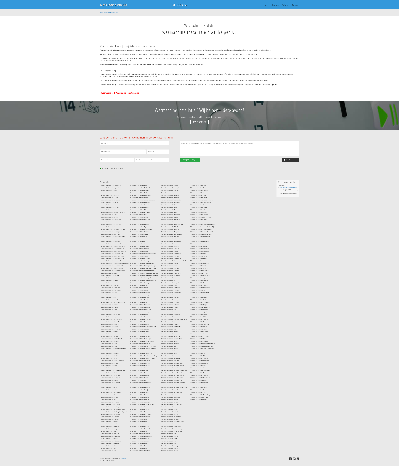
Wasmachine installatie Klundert (140, 399)
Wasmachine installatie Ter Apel (198, 188)
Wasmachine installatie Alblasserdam (111, 205)
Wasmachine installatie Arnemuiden (110, 278)
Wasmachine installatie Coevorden (110, 375)
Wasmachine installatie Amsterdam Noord (112, 258)
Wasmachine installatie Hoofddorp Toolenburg (144, 356)
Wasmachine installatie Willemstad (199, 314)
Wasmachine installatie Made (169, 207)
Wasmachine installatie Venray (198, 256)
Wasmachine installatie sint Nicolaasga (171, 431)
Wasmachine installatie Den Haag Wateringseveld (114, 412)
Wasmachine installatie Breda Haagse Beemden (113, 348)
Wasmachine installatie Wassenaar (199, 292)
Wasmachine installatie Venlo (198, 253)
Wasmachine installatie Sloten (169, 438)
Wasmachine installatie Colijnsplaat (110, 377)
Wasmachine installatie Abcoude (110, 195)
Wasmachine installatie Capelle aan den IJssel (113, 370)
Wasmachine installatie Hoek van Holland (143, 341)
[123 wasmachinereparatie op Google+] (298, 458)
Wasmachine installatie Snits (168, 443)
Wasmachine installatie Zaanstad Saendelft (201, 351)
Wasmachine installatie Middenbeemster (172, 224)
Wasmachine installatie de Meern (110, 390)
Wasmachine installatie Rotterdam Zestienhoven (174, 390)
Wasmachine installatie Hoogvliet (141, 365)
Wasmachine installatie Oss (168, 309)
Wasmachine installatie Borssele (109, 336)
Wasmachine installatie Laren (139, 419)
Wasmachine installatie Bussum (109, 368)
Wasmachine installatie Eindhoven (141, 192)
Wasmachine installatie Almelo (109, 214)
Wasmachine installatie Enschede (140, 205)
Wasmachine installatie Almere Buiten (111, 219)
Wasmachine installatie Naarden (169, 244)
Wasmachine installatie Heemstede (141, 307)
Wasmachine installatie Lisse (139, 448)
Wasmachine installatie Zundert (198, 387)
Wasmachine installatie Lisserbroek (141, 450)
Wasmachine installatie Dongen (109, 429)
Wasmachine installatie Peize (168, 329)
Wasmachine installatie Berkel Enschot (111, 319)
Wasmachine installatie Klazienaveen (141, 395)
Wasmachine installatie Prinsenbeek (170, 334)
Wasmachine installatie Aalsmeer (110, 192)
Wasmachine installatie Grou (139, 285)
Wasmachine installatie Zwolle (198, 399)
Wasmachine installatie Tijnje (198, 195)
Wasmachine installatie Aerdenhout (110, 200)
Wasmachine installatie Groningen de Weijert (144, 268)
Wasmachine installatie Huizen (140, 373)
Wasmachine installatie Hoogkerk (141, 363)
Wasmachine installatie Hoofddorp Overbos (143, 351)
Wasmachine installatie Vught (198, 278)
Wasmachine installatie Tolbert (198, 207)
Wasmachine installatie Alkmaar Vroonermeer (113, 212)
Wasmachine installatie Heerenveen (141, 309)
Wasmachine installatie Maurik (169, 212)
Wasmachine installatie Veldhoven (199, 248)
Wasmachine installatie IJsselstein (141, 377)
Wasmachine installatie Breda (109, 346)
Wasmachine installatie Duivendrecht (111, 441)
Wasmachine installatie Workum (199, 334)
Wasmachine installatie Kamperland (141, 387)
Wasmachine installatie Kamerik (140, 385)
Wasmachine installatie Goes (139, 239)
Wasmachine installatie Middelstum (170, 222)
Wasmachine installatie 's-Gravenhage (111, 185)
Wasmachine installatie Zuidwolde (199, 385)
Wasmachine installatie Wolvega (199, 331)
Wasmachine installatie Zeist (198, 365)
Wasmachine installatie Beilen (109, 312)
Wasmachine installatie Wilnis (198, 317)
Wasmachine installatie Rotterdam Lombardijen (174, 375)
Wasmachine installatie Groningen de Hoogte (144, 265)
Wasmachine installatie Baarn (109, 292)
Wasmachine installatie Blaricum (109, 326)
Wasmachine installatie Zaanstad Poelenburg (202, 348)
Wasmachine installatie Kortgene (140, 407)
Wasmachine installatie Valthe (198, 239)
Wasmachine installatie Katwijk (140, 390)
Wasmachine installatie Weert (198, 295)
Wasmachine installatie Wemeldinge (200, 302)
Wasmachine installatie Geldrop (140, 231)
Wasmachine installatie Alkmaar (109, 210)
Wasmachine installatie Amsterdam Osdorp (112, 261)
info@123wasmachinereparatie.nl (288, 187)
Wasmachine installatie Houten (140, 370)
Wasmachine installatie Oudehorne (170, 317)
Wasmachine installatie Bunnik (109, 363)
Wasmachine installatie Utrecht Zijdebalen (201, 234)
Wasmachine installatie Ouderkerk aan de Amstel (174, 319)
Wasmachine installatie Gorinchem (141, 246)
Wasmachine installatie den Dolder (110, 404)
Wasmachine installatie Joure (139, 380)
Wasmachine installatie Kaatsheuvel (141, 382)
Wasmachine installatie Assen (109, 283)
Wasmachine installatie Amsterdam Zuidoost (113, 270)
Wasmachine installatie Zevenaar (199, 368)
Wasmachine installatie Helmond (140, 322)
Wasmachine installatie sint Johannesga (171, 429)
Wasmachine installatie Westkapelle (199, 307)
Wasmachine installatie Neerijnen (170, 248)
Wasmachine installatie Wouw (198, 338)
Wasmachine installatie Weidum (199, 300)
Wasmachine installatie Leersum (140, 426)
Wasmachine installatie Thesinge (199, 190)
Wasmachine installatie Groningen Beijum (143, 263)
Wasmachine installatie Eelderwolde (141, 188)
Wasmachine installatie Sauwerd (169, 399)
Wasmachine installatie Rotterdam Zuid (171, 392)
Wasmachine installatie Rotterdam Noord (172, 377)
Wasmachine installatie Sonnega (169, 446)
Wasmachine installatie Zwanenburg (200, 395)
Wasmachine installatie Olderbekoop (171, 292)
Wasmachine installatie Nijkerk (169, 265)
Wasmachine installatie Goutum (140, 256)
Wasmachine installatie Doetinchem (110, 424)
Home (101, 12)
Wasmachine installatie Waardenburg (200, 283)
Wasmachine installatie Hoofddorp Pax (142, 353)
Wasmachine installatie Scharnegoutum (171, 404)
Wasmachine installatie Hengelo (140, 329)
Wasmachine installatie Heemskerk (141, 304)
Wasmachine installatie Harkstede (141, 300)
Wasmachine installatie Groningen (141, 261)
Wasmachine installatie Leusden (140, 443)
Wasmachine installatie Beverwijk (110, 322)
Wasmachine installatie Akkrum (109, 202)
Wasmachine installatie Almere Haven (111, 222)
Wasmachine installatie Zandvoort (199, 360)
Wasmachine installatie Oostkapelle (170, 300)
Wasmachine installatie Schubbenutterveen (172, 421)
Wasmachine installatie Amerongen (110, 231)
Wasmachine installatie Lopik (169, 192)
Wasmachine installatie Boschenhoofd (111, 338)
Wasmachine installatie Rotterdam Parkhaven (173, 385)
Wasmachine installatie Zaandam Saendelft (201, 346)
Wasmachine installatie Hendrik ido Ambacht (144, 326)
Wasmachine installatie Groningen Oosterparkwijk (145, 275)
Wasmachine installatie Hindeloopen (141, 338)
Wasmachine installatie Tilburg (198, 197)
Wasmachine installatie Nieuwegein (170, 256)
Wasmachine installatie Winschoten (199, 319)
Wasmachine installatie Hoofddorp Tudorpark (144, 358)
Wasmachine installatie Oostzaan (170, 302)
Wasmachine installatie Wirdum (198, 326)
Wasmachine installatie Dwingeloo (110, 446)
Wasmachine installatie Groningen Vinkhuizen (144, 280)
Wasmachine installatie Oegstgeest (170, 287)
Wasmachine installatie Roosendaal (170, 358)
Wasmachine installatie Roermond (170, 356)
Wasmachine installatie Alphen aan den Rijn (113, 229)
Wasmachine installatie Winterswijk (199, 324)
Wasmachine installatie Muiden (169, 239)
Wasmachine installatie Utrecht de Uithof (201, 222)
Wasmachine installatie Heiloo (140, 317)
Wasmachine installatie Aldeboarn (110, 207)
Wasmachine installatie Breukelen (110, 353)
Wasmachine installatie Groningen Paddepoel (144, 278)
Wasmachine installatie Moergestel (170, 231)
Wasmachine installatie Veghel (198, 246)
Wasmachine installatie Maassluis (170, 205)
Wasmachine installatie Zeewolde (199, 363)
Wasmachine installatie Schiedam (170, 409)
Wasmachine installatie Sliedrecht (170, 436)
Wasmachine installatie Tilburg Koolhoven (201, 200)
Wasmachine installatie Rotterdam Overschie (173, 382)
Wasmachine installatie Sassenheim (170, 397)
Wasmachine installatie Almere (109, 217)
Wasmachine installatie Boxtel (109, 343)
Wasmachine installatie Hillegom (140, 331)
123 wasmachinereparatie (113, 4)
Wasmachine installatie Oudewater (170, 322)
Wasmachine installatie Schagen (169, 402)
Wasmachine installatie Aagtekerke (110, 188)
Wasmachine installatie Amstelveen (110, 239)
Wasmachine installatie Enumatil (140, 207)
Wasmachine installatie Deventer (110, 419)
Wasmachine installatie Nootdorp (170, 278)
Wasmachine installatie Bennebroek (110, 314)
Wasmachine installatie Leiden (140, 431)
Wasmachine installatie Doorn (109, 431)
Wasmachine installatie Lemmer (140, 441)
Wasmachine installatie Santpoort (170, 395)
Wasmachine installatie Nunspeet (170, 283)
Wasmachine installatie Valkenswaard (200, 236)
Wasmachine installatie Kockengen (141, 402)
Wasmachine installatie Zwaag (198, 392)
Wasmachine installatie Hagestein (141, 292)
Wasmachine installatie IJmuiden (140, 375)
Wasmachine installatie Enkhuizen (141, 202)
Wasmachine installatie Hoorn (140, 368)
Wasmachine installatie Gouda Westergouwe (144, 253)
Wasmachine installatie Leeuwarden (141, 429)
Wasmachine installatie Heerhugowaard (142, 312)
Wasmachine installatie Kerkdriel (140, 392)
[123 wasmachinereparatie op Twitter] (294, 458)
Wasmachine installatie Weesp (198, 297)
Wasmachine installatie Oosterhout (170, 295)
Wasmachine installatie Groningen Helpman (143, 270)
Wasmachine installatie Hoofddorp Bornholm (144, 346)
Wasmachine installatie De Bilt (109, 387)
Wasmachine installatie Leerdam (140, 424)
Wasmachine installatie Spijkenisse (170, 448)
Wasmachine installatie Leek (139, 421)
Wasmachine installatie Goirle (140, 244)
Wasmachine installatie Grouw (140, 287)
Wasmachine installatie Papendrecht (170, 326)
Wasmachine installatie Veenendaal (199, 241)
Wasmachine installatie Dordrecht (110, 433)
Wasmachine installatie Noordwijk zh (171, 273)
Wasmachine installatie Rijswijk (169, 348)
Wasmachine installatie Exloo (139, 214)
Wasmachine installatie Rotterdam (170, 360)
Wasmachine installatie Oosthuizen (170, 297)
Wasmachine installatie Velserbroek (199, 251)
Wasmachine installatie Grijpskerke (141, 258)
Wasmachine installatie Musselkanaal (171, 241)
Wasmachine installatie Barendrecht (110, 300)
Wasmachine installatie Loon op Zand (171, 188)
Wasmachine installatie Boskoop (110, 341)
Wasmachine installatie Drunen (109, 438)
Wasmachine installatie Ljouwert (169, 185)
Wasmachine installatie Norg (168, 280)
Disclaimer (123, 458)
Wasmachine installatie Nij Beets (169, 263)
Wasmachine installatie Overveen (170, 324)
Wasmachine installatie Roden (169, 353)
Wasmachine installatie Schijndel (170, 412)
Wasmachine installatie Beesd (109, 309)
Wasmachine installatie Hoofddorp (141, 343)
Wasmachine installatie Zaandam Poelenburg (202, 343)
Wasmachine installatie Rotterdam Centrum (172, 365)
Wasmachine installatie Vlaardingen (199, 263)
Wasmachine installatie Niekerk (169, 251)
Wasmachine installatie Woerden (199, 329)
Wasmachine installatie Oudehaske (170, 314)
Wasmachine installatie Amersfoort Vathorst (113, 236)
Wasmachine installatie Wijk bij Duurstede (201, 312)
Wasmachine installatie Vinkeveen (199, 261)
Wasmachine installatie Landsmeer (141, 416)
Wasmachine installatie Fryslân (140, 227)
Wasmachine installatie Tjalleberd (199, 205)
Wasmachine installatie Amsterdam (110, 241)
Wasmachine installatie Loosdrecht (170, 190)
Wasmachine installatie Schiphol (169, 414)
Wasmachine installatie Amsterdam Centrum (113, 246)
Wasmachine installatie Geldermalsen (142, 229)
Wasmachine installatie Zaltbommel (199, 356)
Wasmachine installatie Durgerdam (110, 443)
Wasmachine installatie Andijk (109, 273)
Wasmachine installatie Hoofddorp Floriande (144, 348)
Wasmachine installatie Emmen (140, 197)
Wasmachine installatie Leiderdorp (141, 433)
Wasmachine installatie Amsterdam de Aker (112, 248)
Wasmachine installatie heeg (139, 302)
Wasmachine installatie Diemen (109, 421)
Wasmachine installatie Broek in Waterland (112, 360)
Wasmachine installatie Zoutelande (199, 380)
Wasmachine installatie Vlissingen (199, 268)
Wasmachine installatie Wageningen (200, 287)
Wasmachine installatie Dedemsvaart (111, 392)
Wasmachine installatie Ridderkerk (170, 343)
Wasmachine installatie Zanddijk (199, 358)
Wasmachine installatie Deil (108, 395)
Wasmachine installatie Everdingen (141, 212)
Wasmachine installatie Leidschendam (142, 436)
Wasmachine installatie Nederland (170, 246)
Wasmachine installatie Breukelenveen (111, 356)
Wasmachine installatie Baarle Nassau (111, 290)
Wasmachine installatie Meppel (169, 217)
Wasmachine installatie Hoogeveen (141, 360)
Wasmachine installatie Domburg (110, 426)
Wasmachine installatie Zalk (197, 353)
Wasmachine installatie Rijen (168, 346)
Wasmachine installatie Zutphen (199, 390)
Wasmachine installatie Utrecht (198, 219)
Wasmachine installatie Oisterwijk (170, 290)
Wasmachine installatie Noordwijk (170, 270)
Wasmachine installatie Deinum (109, 397)
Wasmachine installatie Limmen (140, 446)
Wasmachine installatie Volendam (199, 270)
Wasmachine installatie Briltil (109, 358)
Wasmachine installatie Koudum (140, 412)
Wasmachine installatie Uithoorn (199, 214)
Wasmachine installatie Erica (139, 210)
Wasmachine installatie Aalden (109, 190)
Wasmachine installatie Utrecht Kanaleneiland (202, 224)
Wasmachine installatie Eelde (139, 185)
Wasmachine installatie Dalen (109, 385)
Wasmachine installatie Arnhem (109, 280)
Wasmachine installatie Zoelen (198, 373)
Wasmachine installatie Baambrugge (111, 287)
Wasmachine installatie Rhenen (169, 341)
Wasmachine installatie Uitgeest (198, 212)
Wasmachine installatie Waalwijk (199, 280)
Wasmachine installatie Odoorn (169, 285)
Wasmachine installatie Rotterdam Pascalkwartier (174, 387)
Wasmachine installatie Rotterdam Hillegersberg (174, 370)
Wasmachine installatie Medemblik (170, 214)
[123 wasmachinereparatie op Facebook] (290, 458)
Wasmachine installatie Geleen (140, 234)
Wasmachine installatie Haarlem (140, 290)
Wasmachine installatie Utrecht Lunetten (201, 229)
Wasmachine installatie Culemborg (110, 382)
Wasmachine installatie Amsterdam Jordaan (112, 256)
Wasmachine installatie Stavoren (169, 450)
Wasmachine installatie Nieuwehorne (171, 258)
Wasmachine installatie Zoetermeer (199, 375)
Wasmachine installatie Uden (198, 210)
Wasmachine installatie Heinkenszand (142, 319)
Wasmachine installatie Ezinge (140, 217)
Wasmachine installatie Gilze (139, 236)
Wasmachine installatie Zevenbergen (200, 370)
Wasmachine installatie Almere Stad (110, 227)
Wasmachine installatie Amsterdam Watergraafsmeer (115, 263)
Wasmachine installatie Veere (198, 244)
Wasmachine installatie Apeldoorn (110, 275)
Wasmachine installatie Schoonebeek (171, 416)
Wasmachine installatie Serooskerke (170, 424)
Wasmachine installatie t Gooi (198, 185)
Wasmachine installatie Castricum (110, 373)
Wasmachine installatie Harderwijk (141, 297)
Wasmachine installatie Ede (108, 450)
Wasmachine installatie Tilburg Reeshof (200, 202)
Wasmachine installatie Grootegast (141, 283)
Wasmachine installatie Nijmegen (170, 268)
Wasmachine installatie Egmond (140, 190)
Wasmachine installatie (111, 12)
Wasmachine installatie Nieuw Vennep (171, 253)
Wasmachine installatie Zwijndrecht (199, 397)
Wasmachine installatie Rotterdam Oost (171, 380)
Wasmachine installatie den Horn (110, 416)
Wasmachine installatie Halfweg (140, 295)
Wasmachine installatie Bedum (109, 307)
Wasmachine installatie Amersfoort (110, 234)
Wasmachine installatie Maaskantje (170, 202)
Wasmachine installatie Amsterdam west (112, 265)
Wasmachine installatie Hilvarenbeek (141, 334)
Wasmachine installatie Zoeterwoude (200, 377)
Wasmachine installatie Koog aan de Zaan (143, 404)
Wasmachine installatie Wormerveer (200, 336)
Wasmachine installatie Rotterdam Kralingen (173, 373)
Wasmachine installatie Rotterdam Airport (172, 363)
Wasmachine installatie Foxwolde (141, 222)
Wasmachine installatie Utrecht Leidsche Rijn (202, 227)
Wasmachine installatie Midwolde (170, 227)
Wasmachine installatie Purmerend (170, 336)
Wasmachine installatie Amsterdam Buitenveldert (114, 244)
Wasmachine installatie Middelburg (170, 219)
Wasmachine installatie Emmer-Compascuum (144, 200)
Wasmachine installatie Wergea (198, 304)
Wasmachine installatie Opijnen (169, 307)
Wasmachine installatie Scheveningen (171, 407)
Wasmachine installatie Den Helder (110, 414)
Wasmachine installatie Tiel (197, 192)
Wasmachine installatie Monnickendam (171, 234)
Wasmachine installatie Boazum (109, 331)
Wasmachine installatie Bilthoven (110, 324)
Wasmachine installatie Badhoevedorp (111, 295)
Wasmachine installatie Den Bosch (110, 402)
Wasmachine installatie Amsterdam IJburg (112, 253)
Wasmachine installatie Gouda (140, 251)
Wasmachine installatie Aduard (109, 197)
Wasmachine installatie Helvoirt (140, 324)
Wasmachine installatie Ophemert (170, 304)
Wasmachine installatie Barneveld (110, 304)
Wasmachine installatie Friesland (140, 224)
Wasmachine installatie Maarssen (170, 197)
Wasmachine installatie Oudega (169, 312)
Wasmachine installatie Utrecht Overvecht (201, 231)
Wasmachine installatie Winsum (198, 322)
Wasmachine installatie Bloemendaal (111, 329)
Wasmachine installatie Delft (108, 399)
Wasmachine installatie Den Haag (110, 407)
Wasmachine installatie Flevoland (141, 219)
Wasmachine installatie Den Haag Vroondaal (113, 409)
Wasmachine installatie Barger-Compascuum (113, 302)
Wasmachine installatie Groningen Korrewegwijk (145, 273)
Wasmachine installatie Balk (108, 297)
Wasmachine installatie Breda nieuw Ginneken (113, 351)
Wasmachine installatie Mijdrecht (170, 229)
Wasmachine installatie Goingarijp (141, 241)
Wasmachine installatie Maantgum (170, 195)
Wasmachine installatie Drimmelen (110, 436)
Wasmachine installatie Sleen (169, 433)
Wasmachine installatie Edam (109, 448)
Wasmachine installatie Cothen (109, 380)
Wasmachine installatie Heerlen (140, 314)
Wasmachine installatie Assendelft (110, 285)
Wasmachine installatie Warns (198, 290)
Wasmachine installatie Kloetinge (140, 397)
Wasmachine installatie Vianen (198, 258)
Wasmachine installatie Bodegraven (110, 334)
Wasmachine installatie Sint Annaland (171, 426)
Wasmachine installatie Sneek (169, 441)
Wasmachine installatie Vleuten (198, 265)
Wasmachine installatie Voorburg (199, 273)
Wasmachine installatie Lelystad (140, 438)
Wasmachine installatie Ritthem (169, 351)
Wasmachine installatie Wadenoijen (199, 285)
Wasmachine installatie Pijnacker (170, 331)
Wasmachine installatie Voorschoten (200, 275)
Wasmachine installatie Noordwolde (170, 275)
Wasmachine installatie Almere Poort (111, 224)
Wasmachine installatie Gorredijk (140, 248)
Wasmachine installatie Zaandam (199, 341)
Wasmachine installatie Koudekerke (141, 409)
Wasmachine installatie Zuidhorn (199, 382)
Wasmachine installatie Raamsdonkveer (171, 338)
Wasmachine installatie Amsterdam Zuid (112, 268)
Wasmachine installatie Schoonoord (170, 419)
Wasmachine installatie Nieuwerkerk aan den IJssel (174, 261)
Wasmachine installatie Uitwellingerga (200, 217)
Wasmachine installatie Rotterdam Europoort (173, 368)
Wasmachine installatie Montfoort (170, 236)
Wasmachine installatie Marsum (169, 210)
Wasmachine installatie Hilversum (141, 336)
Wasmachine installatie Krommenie (141, 414)
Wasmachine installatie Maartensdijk (171, 200)
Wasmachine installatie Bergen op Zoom (112, 317)
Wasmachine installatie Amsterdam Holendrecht (114, 251)
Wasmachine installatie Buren (109, 365)
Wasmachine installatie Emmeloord (141, 195)
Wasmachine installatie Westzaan (199, 309)
